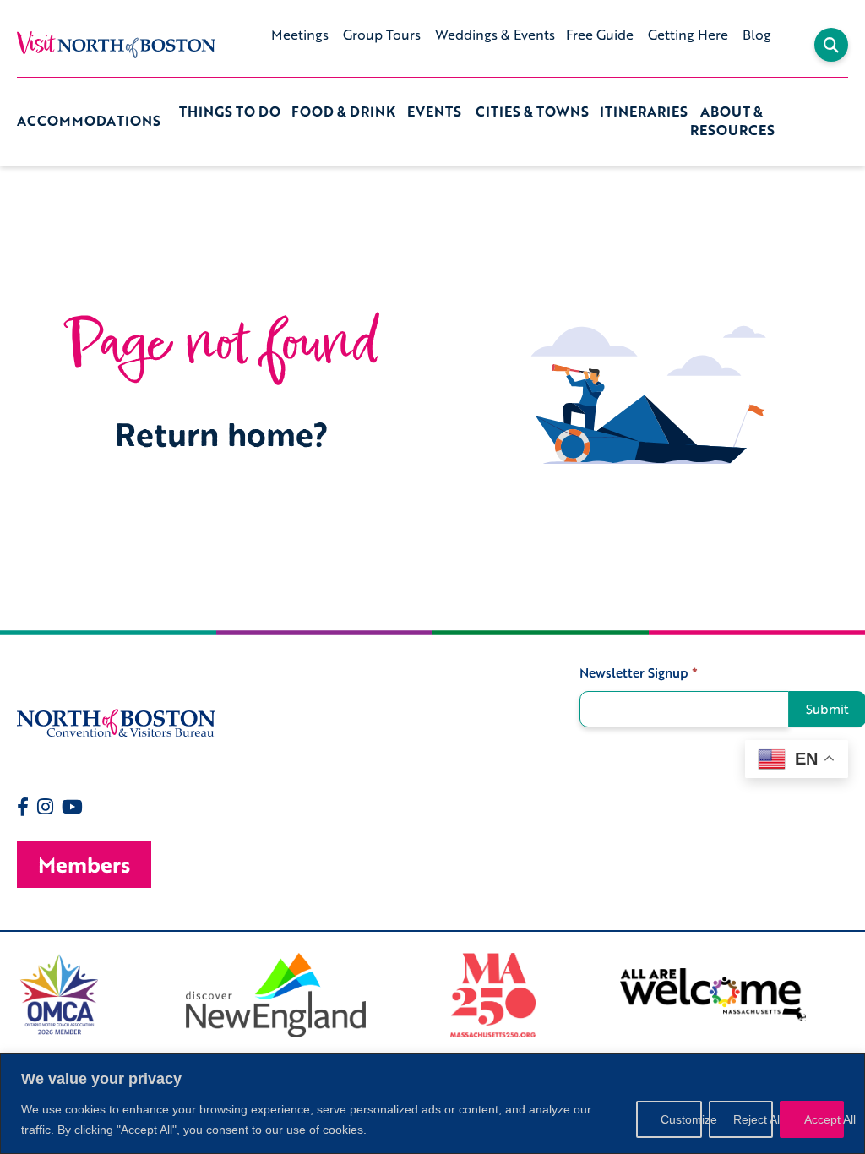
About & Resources (732, 121)
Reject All (753, 1119)
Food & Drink (343, 112)
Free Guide (600, 34)
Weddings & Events (495, 34)
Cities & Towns (532, 112)
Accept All (824, 1119)
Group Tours (382, 34)
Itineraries (644, 112)
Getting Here (688, 34)
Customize (681, 1119)
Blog (757, 34)
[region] (432, 1103)
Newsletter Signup (638, 673)
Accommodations (88, 121)
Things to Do (229, 112)
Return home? (222, 434)
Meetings (300, 34)
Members (84, 864)
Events (434, 112)
